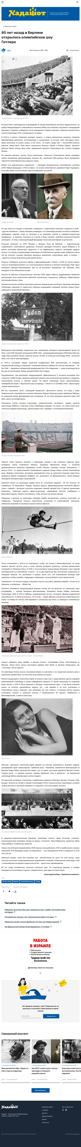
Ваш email (25, 1016)
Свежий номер (47, 1107)
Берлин (16, 881)
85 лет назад (6, 881)
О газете (45, 1110)
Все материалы (40, 1090)
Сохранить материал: (20, 887)
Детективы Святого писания (40, 968)
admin (9, 50)
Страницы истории (10, 26)
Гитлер (37, 881)
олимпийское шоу (27, 881)
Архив (44, 1119)
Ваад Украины (47, 1116)
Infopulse (77, 1134)
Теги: (3, 878)
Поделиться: (5, 887)
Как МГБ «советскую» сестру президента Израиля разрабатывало (14, 1070)
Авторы (44, 1113)
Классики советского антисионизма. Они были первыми (43, 1070)
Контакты (45, 1122)
